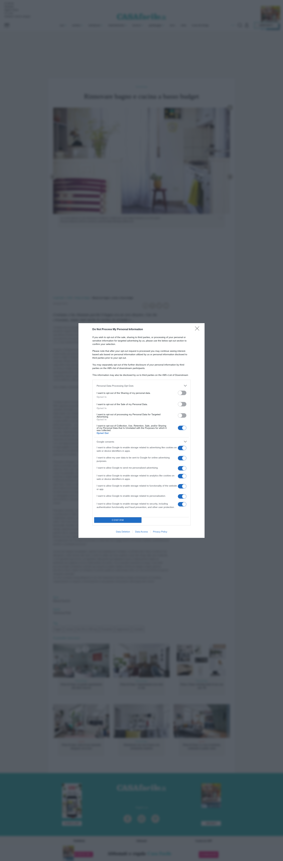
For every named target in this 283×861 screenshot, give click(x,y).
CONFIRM (118, 520)
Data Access (141, 531)
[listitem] (141, 385)
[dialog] (141, 430)
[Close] (198, 329)
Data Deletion (123, 531)
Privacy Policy (160, 531)
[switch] (182, 393)
